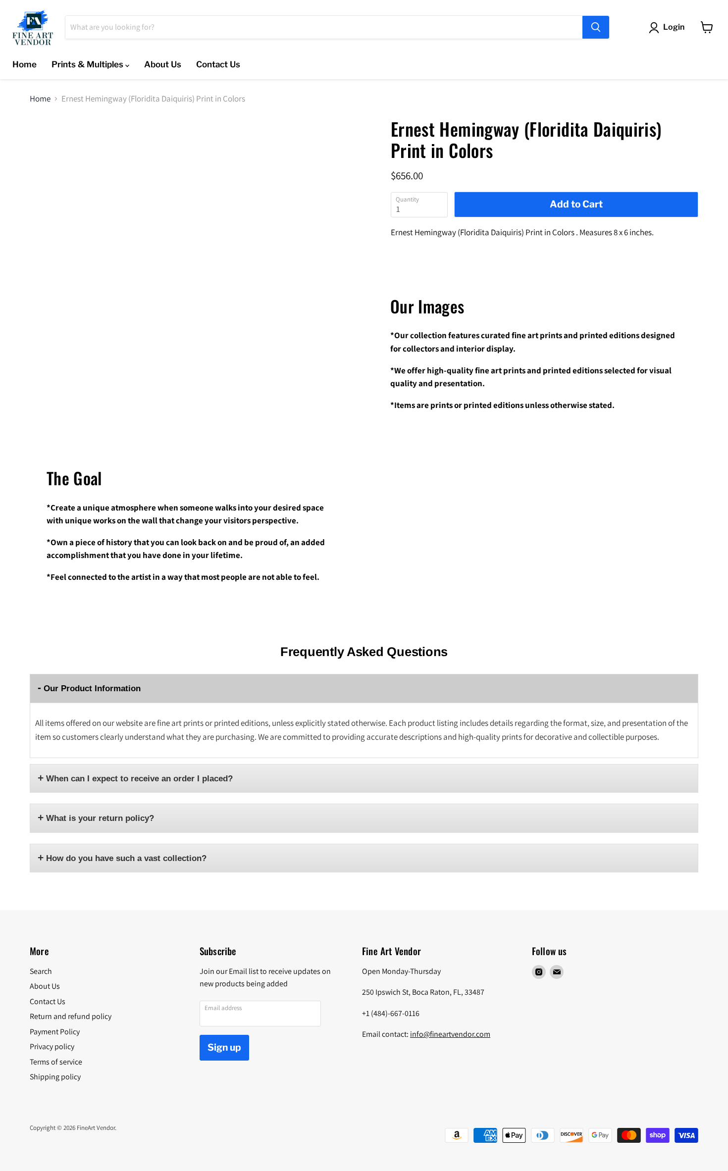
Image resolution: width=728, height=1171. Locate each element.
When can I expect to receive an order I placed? (139, 778)
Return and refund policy (70, 1016)
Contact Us (218, 64)
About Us (162, 64)
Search (41, 971)
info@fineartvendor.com (450, 1034)
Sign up (224, 1047)
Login (673, 27)
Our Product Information (92, 688)
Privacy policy (52, 1046)
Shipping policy (55, 1076)
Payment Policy (55, 1031)
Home (24, 64)
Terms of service (56, 1062)
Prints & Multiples (88, 64)
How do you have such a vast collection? (126, 858)
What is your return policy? (100, 818)
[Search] (595, 27)
